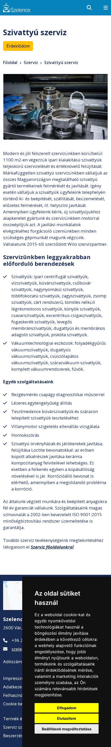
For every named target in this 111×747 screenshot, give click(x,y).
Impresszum (15, 678)
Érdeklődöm (18, 46)
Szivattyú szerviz (61, 62)
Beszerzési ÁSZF (19, 736)
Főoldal (10, 62)
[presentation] (6, 105)
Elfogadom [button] (66, 708)
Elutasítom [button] (66, 718)
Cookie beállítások (21, 704)
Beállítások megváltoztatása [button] (66, 729)
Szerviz (31, 62)
